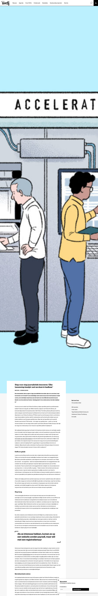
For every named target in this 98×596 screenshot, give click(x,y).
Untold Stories (26, 554)
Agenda (21, 3)
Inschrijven (77, 589)
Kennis (66, 3)
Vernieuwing (24, 390)
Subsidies (45, 3)
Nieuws (15, 3)
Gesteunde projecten (56, 3)
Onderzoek (37, 3)
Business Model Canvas (80, 412)
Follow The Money (82, 414)
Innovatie (74, 416)
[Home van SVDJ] (5, 3)
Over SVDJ (28, 3)
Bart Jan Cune (75, 400)
